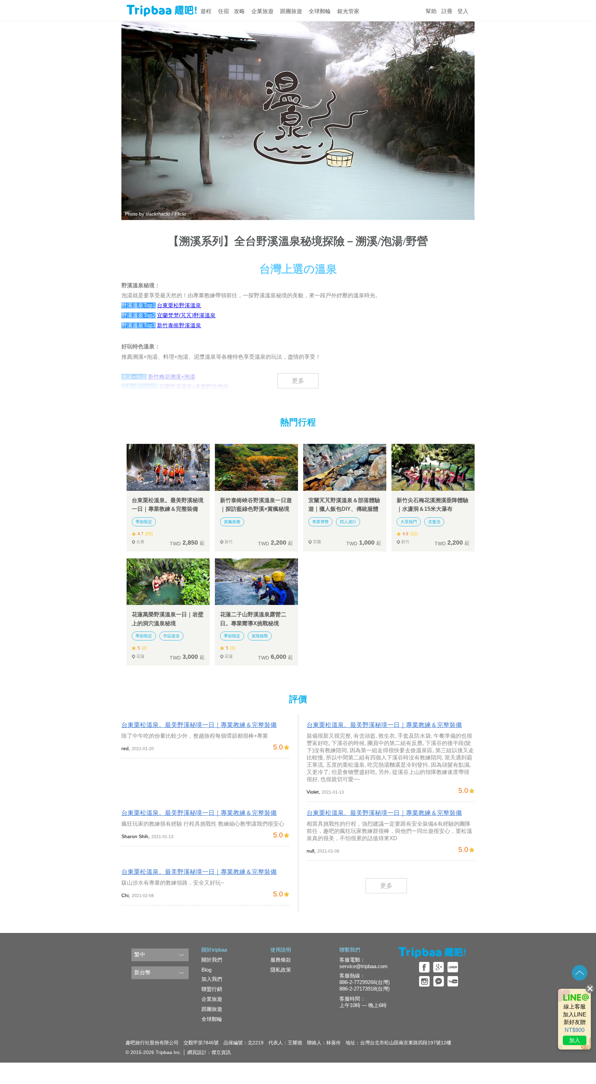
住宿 (223, 11)
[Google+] (438, 967)
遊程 (205, 11)
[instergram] (424, 981)
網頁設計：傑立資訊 (209, 1052)
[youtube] (452, 981)
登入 (462, 11)
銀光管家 (348, 11)
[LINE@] (452, 967)
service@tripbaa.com (363, 966)
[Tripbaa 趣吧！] (162, 13)
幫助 (431, 11)
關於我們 (211, 960)
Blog (206, 970)
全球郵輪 (320, 11)
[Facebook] (424, 967)
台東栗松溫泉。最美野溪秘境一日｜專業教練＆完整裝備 (199, 725)
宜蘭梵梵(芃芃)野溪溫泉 (186, 315)
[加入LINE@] (574, 1019)
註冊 (447, 11)
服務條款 (280, 960)
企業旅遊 (262, 11)
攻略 (239, 11)
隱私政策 (280, 970)
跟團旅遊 (291, 11)
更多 (298, 380)
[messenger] (438, 981)
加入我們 (211, 979)
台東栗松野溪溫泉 (179, 305)
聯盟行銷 (211, 989)
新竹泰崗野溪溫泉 (179, 325)
